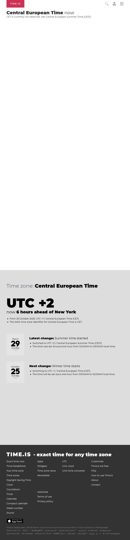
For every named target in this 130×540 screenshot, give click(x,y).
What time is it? (13, 530)
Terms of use (44, 496)
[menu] (122, 4)
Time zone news (46, 470)
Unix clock (68, 466)
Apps (40, 461)
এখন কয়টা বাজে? (93, 530)
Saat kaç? (71, 533)
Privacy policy (45, 501)
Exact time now (15, 461)
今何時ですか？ (59, 533)
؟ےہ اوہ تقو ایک (95, 533)
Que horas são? (13, 533)
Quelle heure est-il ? (68, 530)
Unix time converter (73, 470)
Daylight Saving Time (18, 480)
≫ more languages (111, 533)
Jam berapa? (27, 533)
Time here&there (16, 466)
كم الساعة (82, 530)
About (94, 480)
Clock (9, 484)
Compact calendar (17, 503)
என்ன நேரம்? (82, 533)
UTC (64, 461)
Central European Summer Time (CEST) (68, 16)
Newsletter (43, 475)
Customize (97, 461)
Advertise (42, 492)
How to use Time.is (102, 475)
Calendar (11, 498)
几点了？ (26, 530)
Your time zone (15, 470)
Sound (10, 512)
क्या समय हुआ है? (37, 530)
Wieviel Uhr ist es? (43, 533)
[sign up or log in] (114, 4)
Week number (14, 508)
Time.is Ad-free (100, 466)
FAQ (93, 470)
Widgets (42, 466)
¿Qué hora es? (50, 530)
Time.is (15, 4)
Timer (9, 494)
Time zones (12, 475)
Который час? (105, 530)
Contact (95, 484)
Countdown (13, 489)
